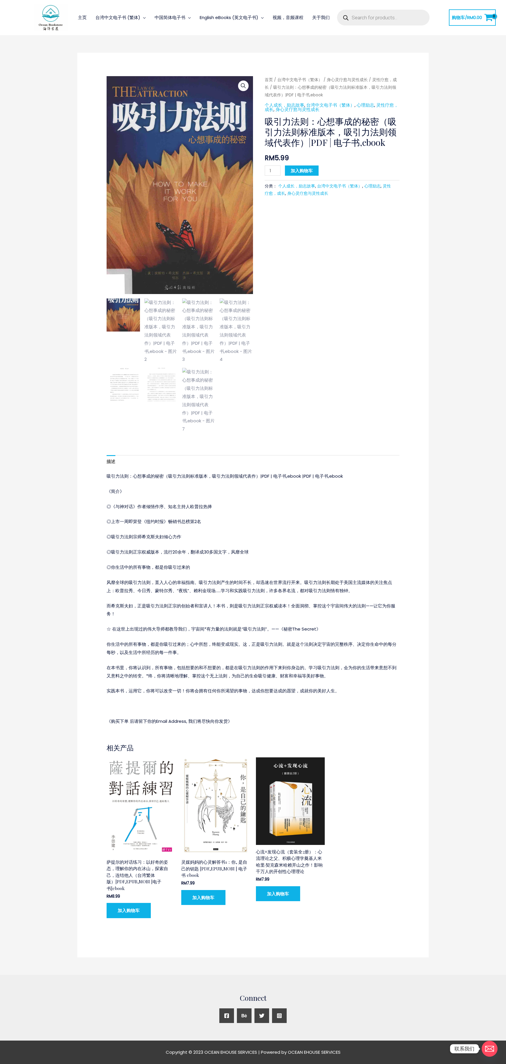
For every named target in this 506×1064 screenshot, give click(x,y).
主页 (82, 17)
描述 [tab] (111, 461)
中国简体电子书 (170, 17)
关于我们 (321, 17)
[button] (243, 86)
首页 (269, 80)
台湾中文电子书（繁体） (299, 80)
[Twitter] (261, 1015)
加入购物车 (302, 171)
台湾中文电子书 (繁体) (117, 17)
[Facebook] (226, 1015)
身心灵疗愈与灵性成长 (347, 80)
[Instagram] (279, 1015)
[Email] (490, 1049)
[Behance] (244, 1015)
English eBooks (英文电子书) (229, 17)
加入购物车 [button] (129, 910)
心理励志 (365, 105)
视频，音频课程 (288, 17)
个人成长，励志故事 (284, 105)
